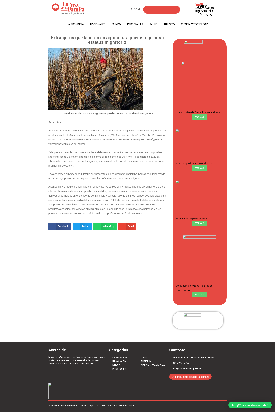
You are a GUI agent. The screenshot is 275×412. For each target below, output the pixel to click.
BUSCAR (136, 9)
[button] (250, 405)
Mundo (116, 24)
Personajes (135, 24)
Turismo (169, 24)
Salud (153, 24)
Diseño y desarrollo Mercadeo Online (117, 405)
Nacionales (97, 24)
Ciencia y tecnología (194, 24)
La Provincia (75, 24)
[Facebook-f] (216, 396)
